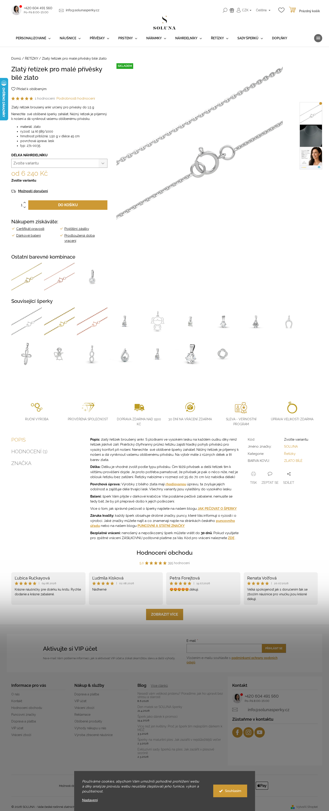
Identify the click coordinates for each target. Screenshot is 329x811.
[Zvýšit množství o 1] (24, 202)
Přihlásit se (273, 648)
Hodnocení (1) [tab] (29, 451)
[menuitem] (33, 38)
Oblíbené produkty (88, 721)
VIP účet (17, 728)
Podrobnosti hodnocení (76, 98)
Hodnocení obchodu (165, 552)
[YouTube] (259, 732)
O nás (15, 694)
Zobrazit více (164, 614)
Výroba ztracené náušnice (93, 735)
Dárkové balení (28, 236)
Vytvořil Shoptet (307, 807)
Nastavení (90, 800)
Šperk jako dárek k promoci (157, 716)
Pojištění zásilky (76, 229)
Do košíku (68, 205)
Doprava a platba (23, 721)
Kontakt (16, 701)
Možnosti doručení (33, 191)
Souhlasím (233, 791)
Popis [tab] (18, 439)
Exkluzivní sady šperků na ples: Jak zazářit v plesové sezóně (175, 751)
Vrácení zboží (21, 735)
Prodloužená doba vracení (79, 238)
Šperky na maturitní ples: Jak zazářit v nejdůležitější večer (179, 739)
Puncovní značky (23, 714)
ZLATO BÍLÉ (293, 461)
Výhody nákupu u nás (90, 728)
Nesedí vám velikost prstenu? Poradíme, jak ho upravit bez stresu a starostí (180, 695)
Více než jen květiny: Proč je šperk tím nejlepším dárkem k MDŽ (179, 728)
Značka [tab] (21, 463)
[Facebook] (237, 732)
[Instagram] (248, 732)
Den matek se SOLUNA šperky (159, 707)
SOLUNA (291, 446)
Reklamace (82, 714)
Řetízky (290, 454)
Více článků (159, 685)
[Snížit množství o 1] (24, 207)
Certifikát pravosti (30, 229)
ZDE (231, 538)
